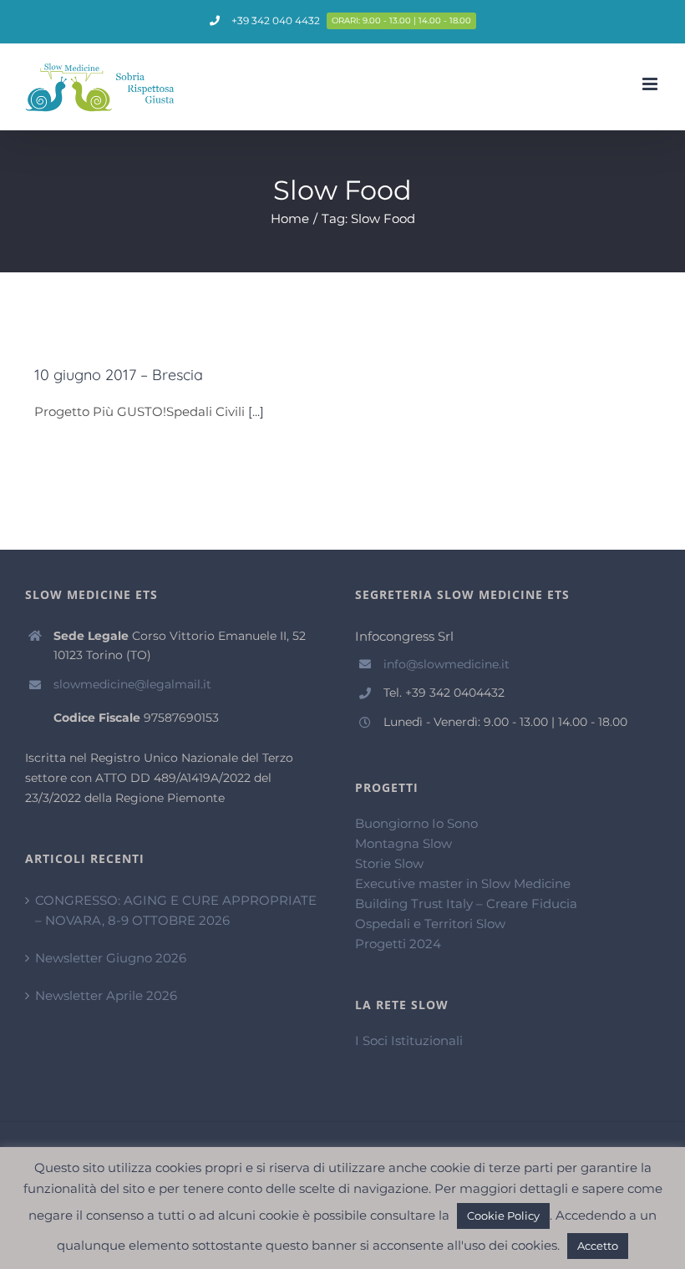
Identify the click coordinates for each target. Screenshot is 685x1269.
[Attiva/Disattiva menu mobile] (651, 84)
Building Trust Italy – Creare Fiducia (466, 903)
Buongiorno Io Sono (416, 823)
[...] (256, 411)
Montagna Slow (403, 843)
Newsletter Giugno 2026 (110, 958)
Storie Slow (389, 863)
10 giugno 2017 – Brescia (118, 374)
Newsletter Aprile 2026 (106, 995)
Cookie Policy (503, 1215)
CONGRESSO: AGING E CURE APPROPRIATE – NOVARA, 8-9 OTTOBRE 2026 (176, 910)
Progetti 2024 (398, 944)
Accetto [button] (597, 1245)
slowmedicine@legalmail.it (132, 684)
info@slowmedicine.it (446, 664)
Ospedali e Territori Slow (430, 923)
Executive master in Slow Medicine (463, 883)
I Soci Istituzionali (409, 1040)
